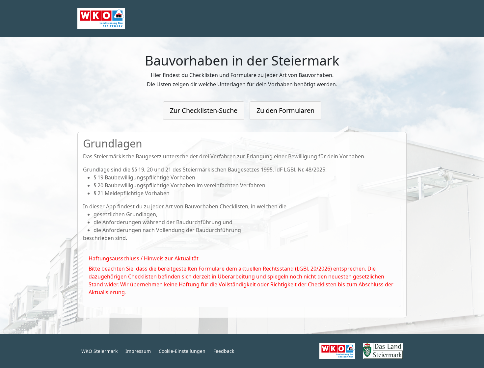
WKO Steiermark (99, 351)
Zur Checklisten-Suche (203, 110)
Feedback (223, 351)
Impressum (138, 351)
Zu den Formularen (285, 110)
